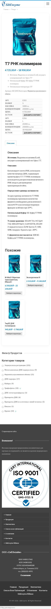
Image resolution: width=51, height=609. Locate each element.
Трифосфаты (11, 388)
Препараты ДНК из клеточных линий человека (24, 402)
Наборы (9, 383)
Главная (8, 515)
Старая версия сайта (9, 431)
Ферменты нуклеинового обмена (19, 374)
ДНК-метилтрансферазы (15, 393)
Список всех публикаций (14, 529)
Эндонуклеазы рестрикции (17, 365)
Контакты (8, 538)
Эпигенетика (10, 524)
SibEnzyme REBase (12, 543)
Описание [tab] (10, 143)
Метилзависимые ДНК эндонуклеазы (20, 370)
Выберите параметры (13, 293)
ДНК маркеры (12, 379)
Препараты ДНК (12, 397)
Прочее (9, 411)
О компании (9, 534)
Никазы (9, 406)
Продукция (9, 519)
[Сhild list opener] (20, 388)
